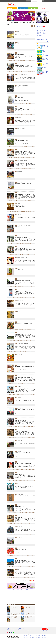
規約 (16, 629)
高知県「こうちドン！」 (44, 637)
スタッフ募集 (29, 630)
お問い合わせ (19, 629)
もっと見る (46, 41)
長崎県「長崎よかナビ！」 (44, 635)
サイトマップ (23, 629)
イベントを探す (23, 8)
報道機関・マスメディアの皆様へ (23, 630)
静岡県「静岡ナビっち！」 (38, 635)
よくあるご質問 (13, 629)
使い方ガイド (8, 629)
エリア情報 (34, 8)
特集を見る (44, 8)
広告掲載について (9, 630)
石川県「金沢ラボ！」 (26, 637)
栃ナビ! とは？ (45, 630)
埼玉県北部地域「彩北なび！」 (38, 637)
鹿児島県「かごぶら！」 (32, 637)
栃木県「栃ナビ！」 (26, 635)
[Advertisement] (21, 596)
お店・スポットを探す (12, 8)
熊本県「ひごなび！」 (32, 635)
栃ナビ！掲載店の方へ (15, 630)
